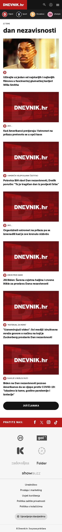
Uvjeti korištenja (31, 496)
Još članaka (31, 406)
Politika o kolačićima (31, 506)
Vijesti (10, 14)
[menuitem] (51, 5)
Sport (25, 14)
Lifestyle (57, 14)
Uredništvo (31, 485)
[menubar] (51, 5)
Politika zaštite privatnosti (31, 501)
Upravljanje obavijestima (32, 516)
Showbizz (40, 14)
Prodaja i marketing (31, 490)
